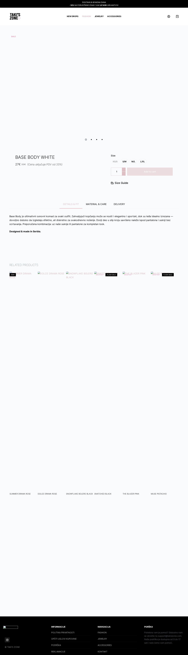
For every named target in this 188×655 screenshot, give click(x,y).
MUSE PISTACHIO (159, 494)
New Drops (72, 16)
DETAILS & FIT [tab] (71, 204)
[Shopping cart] (177, 16)
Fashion (86, 16)
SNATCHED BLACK (102, 494)
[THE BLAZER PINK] (136, 382)
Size (113, 155)
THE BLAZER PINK (130, 494)
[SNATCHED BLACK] (108, 382)
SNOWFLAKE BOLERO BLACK (79, 494)
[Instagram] (7, 639)
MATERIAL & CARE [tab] (96, 204)
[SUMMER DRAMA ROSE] (23, 382)
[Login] (168, 16)
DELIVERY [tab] (119, 204)
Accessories (114, 16)
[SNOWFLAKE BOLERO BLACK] (80, 382)
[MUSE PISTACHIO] (165, 382)
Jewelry (99, 16)
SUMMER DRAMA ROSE (20, 494)
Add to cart (150, 171)
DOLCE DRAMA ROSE (47, 494)
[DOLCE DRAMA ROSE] (52, 382)
